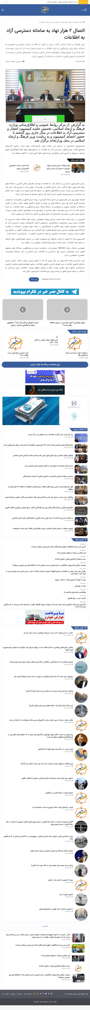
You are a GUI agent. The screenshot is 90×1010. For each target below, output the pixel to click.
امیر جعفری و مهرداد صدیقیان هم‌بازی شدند (55, 955)
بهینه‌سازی (43, 1002)
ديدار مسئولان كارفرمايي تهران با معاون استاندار (54, 966)
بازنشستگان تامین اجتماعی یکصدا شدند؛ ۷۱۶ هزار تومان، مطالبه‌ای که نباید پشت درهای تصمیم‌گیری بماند (38, 445)
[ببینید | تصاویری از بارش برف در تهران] (81, 885)
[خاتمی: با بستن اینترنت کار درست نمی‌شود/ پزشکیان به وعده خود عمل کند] (81, 638)
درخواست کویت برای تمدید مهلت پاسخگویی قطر (76, 354)
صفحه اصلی (27, 994)
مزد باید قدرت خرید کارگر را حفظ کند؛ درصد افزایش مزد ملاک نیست (50, 434)
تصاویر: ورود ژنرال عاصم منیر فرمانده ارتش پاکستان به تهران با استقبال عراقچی (47, 778)
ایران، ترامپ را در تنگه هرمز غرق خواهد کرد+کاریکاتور (55, 749)
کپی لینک (34, 279)
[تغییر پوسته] (3, 10)
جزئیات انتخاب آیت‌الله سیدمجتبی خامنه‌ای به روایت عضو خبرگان (51, 851)
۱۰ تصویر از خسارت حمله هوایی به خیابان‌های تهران (56, 909)
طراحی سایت (52, 1002)
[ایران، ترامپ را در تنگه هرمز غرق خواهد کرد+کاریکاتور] (81, 754)
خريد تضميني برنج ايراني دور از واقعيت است (18, 354)
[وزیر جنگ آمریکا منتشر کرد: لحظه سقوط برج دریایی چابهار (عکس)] (81, 710)
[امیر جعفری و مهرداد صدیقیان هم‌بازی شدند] (78, 958)
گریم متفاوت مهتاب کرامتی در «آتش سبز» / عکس (46, 341)
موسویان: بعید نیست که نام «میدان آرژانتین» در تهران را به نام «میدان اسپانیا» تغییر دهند (43, 676)
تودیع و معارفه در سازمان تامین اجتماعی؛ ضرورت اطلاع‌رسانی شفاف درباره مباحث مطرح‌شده (43, 528)
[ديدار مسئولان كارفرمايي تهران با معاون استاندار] (78, 968)
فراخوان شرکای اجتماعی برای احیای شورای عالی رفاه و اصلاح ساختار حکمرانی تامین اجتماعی (43, 455)
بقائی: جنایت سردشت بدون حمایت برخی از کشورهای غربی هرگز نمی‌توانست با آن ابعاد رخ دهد (41, 720)
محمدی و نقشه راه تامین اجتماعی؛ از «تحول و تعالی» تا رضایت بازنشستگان (48, 476)
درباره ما (19, 994)
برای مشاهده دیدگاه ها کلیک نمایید (45, 364)
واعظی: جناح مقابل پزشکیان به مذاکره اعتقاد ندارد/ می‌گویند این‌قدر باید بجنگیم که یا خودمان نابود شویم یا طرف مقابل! (38, 648)
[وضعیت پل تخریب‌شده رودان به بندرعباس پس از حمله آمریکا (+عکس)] (81, 696)
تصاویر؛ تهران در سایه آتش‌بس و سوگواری (59, 792)
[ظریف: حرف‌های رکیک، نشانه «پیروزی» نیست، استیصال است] (81, 812)
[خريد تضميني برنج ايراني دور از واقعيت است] (15, 343)
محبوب (45, 926)
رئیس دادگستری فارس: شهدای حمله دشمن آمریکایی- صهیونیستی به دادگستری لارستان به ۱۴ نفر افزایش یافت (38, 837)
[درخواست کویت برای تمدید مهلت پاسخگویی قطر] (75, 343)
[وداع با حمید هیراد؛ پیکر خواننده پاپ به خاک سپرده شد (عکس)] (81, 870)
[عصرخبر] (45, 10)
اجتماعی (76, 22)
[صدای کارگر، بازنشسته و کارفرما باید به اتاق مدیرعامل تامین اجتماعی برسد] (81, 469)
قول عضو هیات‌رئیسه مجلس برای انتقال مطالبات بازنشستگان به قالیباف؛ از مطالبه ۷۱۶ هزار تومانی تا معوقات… (40, 487)
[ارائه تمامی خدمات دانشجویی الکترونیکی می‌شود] (36, 167)
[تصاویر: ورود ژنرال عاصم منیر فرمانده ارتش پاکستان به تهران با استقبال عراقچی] (81, 783)
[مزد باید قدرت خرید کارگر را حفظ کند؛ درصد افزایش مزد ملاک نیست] (81, 438)
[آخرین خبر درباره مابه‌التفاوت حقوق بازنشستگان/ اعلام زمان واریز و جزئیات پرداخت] (78, 948)
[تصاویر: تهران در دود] (81, 899)
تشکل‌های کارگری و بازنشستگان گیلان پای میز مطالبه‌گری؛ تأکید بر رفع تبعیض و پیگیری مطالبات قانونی (39, 507)
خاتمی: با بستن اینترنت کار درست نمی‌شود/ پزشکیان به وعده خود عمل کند (48, 633)
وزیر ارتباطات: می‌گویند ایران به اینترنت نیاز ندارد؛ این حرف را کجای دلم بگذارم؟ (47, 763)
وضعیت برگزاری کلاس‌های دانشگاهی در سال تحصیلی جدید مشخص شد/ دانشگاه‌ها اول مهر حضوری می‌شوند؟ (39, 976)
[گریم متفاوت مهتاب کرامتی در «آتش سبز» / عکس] (45, 337)
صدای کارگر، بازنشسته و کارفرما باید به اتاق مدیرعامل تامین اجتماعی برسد (48, 466)
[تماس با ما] (34, 994)
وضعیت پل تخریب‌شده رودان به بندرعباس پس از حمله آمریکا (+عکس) (49, 691)
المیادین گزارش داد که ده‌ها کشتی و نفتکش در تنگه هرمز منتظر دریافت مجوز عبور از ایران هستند (41, 662)
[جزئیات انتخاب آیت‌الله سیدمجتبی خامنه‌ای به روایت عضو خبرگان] (81, 856)
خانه (81, 22)
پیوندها (13, 994)
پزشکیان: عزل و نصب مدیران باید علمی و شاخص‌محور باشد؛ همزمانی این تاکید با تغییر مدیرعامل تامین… (38, 497)
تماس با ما (5, 994)
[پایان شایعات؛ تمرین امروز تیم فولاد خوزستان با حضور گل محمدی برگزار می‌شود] (78, 168)
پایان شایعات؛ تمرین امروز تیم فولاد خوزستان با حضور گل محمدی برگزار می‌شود (58, 168)
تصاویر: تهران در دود (66, 894)
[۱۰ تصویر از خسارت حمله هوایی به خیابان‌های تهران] (81, 914)
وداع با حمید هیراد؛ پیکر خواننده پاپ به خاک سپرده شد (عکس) (52, 865)
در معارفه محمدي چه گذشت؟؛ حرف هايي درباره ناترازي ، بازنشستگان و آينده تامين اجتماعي (42, 518)
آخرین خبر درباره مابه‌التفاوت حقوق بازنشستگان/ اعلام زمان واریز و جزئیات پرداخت (42, 945)
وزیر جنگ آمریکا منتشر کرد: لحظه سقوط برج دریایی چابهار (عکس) (51, 705)
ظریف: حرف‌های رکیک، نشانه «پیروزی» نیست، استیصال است (52, 807)
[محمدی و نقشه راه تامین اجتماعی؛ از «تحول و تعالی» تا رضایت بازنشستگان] (81, 479)
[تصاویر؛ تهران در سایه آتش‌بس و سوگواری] (81, 798)
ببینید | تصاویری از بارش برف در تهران (60, 880)
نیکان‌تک (36, 1002)
